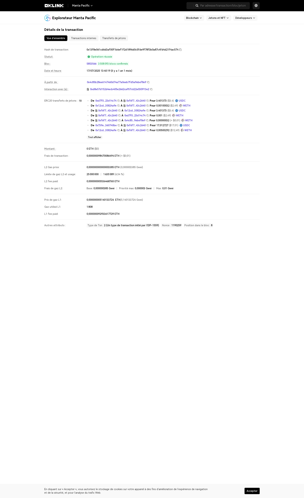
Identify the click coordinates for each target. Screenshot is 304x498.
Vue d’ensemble (56, 38)
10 (80, 101)
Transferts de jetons (114, 38)
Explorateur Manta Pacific (74, 18)
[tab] (55, 38)
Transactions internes (83, 38)
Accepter (252, 491)
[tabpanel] (152, 137)
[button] (197, 5)
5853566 (91, 63)
